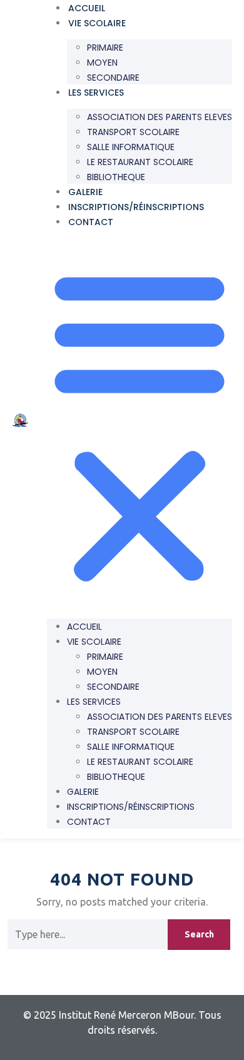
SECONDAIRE (113, 77)
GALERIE (85, 192)
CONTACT (90, 222)
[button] (139, 424)
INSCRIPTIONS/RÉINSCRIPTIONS (136, 207)
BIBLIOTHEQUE (116, 177)
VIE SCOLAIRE (97, 23)
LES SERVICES (96, 92)
